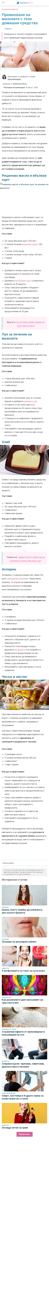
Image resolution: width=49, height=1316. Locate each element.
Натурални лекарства (10, 9)
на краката (20, 649)
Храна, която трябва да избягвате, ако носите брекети (22, 911)
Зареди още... (24, 1134)
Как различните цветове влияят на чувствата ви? (22, 1001)
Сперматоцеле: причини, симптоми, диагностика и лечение (23, 1065)
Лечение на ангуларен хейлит (19, 941)
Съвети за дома (8, 1093)
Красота (5, 968)
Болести (5, 1061)
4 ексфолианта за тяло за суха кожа (23, 970)
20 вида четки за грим (15, 1127)
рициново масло (30, 244)
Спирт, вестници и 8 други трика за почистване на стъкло (22, 1097)
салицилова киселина (17, 578)
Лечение (5, 939)
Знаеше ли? (6, 997)
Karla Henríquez (14, 79)
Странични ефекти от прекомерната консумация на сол (23, 1033)
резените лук (30, 401)
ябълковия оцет (23, 280)
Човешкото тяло (9, 1029)
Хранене (5, 907)
